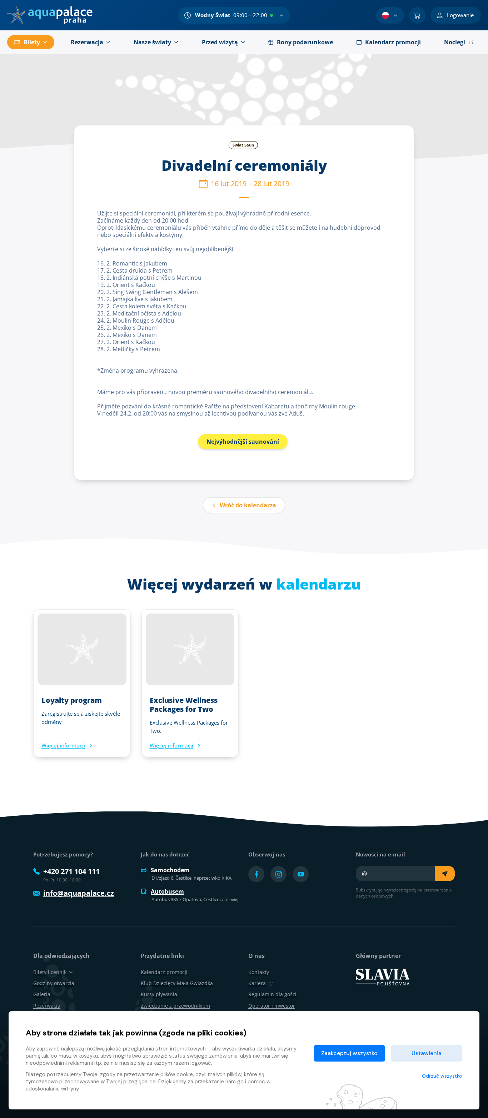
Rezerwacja (46, 1005)
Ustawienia (427, 1053)
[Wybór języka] (390, 15)
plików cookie (176, 1074)
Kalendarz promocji (164, 972)
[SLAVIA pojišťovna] (382, 976)
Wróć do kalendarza (248, 505)
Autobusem (167, 891)
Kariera (257, 983)
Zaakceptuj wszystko (349, 1053)
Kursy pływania (159, 994)
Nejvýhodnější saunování (242, 442)
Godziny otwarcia (53, 983)
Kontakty (258, 972)
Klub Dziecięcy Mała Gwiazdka (177, 983)
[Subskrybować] (445, 873)
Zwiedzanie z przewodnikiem (175, 1005)
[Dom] (50, 15)
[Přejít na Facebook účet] (256, 874)
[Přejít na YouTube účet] (301, 874)
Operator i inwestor (271, 1005)
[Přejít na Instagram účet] (278, 874)
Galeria (41, 994)
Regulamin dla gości (272, 994)
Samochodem (170, 870)
